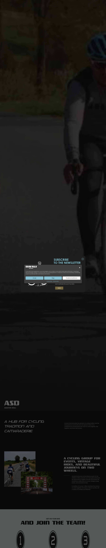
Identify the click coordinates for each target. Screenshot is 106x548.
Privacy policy (56, 281)
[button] (79, 267)
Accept (34, 278)
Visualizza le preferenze (71, 278)
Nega (53, 278)
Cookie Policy (49, 281)
